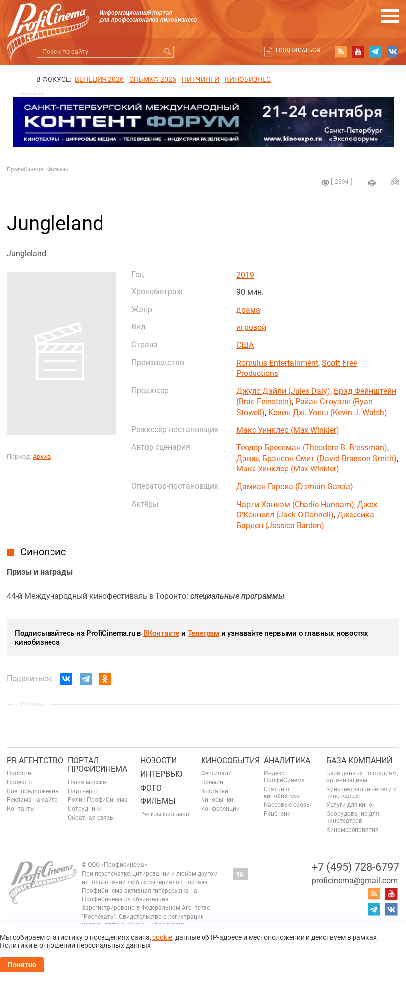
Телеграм (203, 633)
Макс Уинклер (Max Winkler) (287, 430)
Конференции (220, 808)
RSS (341, 51)
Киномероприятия (352, 829)
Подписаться (298, 50)
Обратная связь (90, 817)
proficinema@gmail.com (355, 880)
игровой (251, 327)
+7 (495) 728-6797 (355, 867)
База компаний (359, 760)
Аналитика (287, 760)
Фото (151, 788)
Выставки (214, 791)
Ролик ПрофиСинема (98, 799)
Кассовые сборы (287, 804)
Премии (212, 782)
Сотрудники (85, 808)
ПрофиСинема (25, 169)
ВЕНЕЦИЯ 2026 (99, 79)
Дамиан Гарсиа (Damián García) (294, 486)
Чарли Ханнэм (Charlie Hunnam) (295, 504)
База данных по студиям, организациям (362, 777)
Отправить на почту (395, 181)
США (245, 345)
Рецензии (277, 813)
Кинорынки (217, 799)
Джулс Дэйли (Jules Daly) (283, 391)
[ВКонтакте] (66, 679)
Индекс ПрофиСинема (284, 777)
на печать (372, 183)
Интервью (161, 774)
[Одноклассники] (105, 679)
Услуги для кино (349, 804)
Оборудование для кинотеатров (352, 817)
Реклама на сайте (32, 799)
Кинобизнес (248, 79)
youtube (358, 51)
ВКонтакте (161, 633)
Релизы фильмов (164, 814)
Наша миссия (87, 782)
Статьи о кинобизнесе (282, 792)
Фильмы (158, 801)
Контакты (21, 808)
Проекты (19, 782)
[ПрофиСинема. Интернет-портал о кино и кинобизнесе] (48, 20)
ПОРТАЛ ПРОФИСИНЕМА (97, 765)
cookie (162, 937)
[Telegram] (86, 679)
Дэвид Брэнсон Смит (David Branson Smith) (316, 458)
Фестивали (216, 773)
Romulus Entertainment (277, 363)
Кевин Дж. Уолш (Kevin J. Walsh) (327, 412)
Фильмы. (58, 169)
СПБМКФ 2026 (152, 79)
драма (248, 310)
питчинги (200, 79)
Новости (19, 773)
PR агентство (35, 760)
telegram (375, 51)
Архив (42, 456)
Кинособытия (230, 760)
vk (393, 51)
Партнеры (82, 791)
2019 (245, 275)
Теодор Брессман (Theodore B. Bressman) (311, 447)
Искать (167, 52)
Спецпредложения (33, 791)
